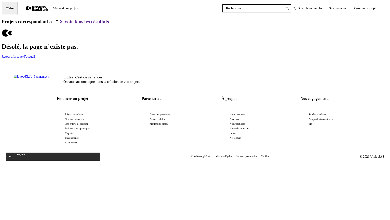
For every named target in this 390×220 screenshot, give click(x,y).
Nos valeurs (235, 119)
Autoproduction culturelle (321, 119)
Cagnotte (69, 133)
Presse (233, 133)
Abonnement (71, 142)
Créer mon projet (365, 8)
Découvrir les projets (65, 8)
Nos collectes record (239, 128)
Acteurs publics (157, 119)
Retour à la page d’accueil (18, 56)
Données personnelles (246, 156)
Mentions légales (224, 156)
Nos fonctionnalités (74, 119)
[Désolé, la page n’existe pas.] (7, 36)
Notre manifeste (237, 114)
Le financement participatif (77, 128)
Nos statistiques (237, 123)
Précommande (72, 137)
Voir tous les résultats (86, 21)
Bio (310, 123)
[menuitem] (65, 8)
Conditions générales (201, 156)
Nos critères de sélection (76, 123)
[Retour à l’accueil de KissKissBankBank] (33, 8)
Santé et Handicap (317, 114)
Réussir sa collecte (74, 114)
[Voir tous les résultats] (287, 8)
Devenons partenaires (160, 114)
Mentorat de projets (159, 123)
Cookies (265, 156)
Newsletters (235, 137)
